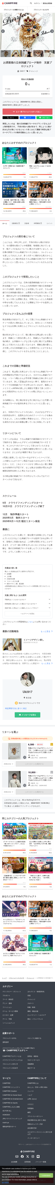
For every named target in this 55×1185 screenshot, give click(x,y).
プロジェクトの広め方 (10, 1068)
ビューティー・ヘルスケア (37, 1015)
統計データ (31, 1068)
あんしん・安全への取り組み (37, 1087)
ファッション (7, 1007)
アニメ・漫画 (7, 1003)
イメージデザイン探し (34, 639)
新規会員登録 (47, 3)
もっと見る (45, 631)
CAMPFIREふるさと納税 (11, 1107)
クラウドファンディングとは (13, 1060)
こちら (30, 621)
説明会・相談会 (33, 1056)
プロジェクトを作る (9, 1038)
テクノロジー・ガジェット (12, 991)
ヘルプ (30, 1095)
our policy (5, 1182)
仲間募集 (37, 223)
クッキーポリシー (34, 1138)
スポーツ (31, 1003)
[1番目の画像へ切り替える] (6, 53)
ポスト (11, 117)
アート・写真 (7, 1019)
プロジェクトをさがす (16, 978)
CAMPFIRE (6, 1083)
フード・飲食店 (8, 999)
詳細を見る (7, 764)
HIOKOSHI (6, 1115)
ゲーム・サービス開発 (10, 1011)
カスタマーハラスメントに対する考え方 (40, 1133)
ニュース (31, 1091)
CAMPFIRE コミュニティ (11, 1087)
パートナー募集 (40, 1162)
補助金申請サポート (9, 1126)
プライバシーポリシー (35, 1116)
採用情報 (27, 1162)
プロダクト (6, 995)
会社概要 (14, 1162)
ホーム (4, 223)
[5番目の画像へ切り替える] (49, 53)
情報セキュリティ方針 (35, 1124)
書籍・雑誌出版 (33, 1011)
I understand (46, 1175)
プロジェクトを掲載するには (14, 9)
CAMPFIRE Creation (10, 1091)
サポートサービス (34, 1060)
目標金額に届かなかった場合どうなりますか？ (21, 604)
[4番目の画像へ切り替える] (38, 53)
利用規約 (31, 1108)
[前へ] (3, 31)
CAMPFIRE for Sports (10, 1103)
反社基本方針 (32, 1128)
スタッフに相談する (34, 1038)
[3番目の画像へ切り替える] (27, 53)
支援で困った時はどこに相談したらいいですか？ (21, 608)
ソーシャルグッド (9, 1023)
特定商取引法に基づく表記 (16, 708)
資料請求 (6, 1042)
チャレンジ (33, 71)
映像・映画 (31, 1007)
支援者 (26, 223)
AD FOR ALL (7, 1111)
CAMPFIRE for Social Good (12, 1095)
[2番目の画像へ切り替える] (16, 53)
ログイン (37, 3)
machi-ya (6, 1122)
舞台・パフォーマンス (35, 1019)
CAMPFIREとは (33, 1083)
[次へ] (52, 31)
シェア (28, 117)
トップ (4, 978)
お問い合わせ (32, 1099)
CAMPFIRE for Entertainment (13, 1099)
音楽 (29, 995)
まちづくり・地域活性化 (36, 991)
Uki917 (22, 71)
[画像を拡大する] (24, 757)
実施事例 (31, 1064)
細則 (29, 1112)
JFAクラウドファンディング (12, 1118)
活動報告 (15, 223)
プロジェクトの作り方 (10, 1064)
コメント (49, 223)
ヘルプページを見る (27, 613)
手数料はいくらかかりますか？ (15, 599)
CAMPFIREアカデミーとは (12, 1056)
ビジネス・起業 (8, 1015)
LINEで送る (46, 117)
